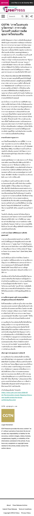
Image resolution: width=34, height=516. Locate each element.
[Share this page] (31, 16)
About (9, 505)
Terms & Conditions (25, 509)
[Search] (22, 16)
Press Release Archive (20, 505)
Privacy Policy (26, 513)
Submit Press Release (10, 509)
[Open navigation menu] (3, 16)
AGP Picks (4, 3)
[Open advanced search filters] (26, 16)
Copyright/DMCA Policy (11, 513)
